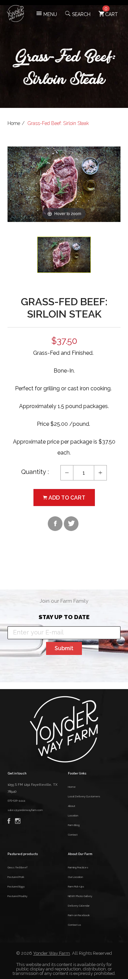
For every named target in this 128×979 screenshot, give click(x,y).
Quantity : (35, 471)
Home (14, 123)
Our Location (75, 877)
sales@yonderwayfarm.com (25, 810)
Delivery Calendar (78, 905)
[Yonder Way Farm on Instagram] (19, 822)
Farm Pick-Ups (76, 886)
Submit (64, 648)
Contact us (74, 924)
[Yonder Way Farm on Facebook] (55, 523)
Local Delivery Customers (84, 796)
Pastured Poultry (17, 896)
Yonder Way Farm (51, 953)
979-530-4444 (16, 800)
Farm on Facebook (79, 915)
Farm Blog (74, 825)
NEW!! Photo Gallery (80, 896)
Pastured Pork (16, 877)
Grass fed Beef (17, 867)
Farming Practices (78, 867)
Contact (72, 834)
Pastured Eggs (16, 886)
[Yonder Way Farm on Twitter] (71, 523)
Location (73, 815)
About (71, 806)
